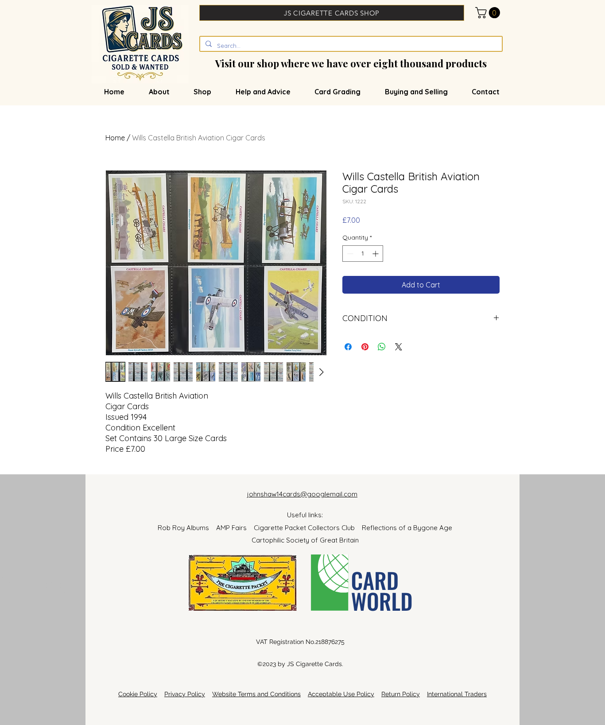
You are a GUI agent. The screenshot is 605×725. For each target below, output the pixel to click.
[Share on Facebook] (348, 346)
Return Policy (400, 694)
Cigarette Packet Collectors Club (308, 527)
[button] (489, 12)
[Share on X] (398, 346)
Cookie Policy (137, 694)
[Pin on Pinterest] (365, 346)
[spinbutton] (363, 253)
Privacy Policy (184, 694)
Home (115, 137)
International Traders (457, 694)
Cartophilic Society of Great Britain (305, 540)
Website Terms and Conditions (256, 694)
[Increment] (376, 253)
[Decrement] (349, 253)
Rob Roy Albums (187, 527)
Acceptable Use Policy (341, 694)
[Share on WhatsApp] (381, 346)
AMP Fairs (235, 527)
